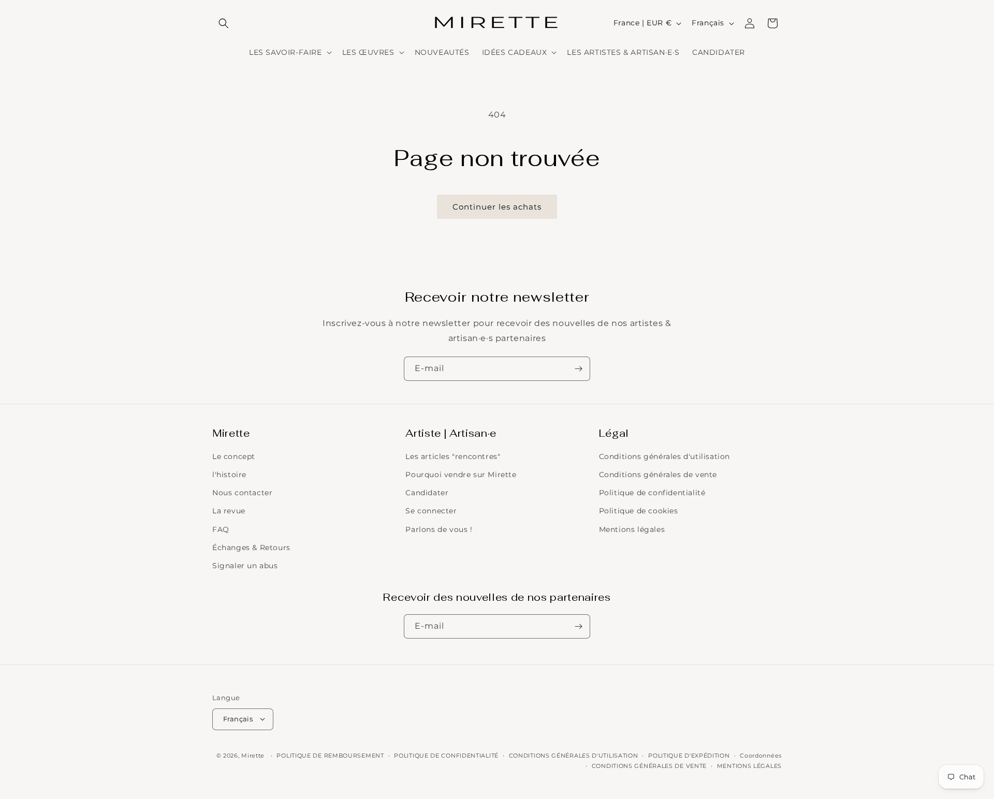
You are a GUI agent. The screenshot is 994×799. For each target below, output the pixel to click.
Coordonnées (761, 755)
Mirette (253, 755)
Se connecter (431, 511)
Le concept (233, 456)
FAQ (220, 529)
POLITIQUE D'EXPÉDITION (688, 755)
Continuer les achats (497, 207)
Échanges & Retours (251, 547)
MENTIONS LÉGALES (749, 765)
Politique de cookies (638, 511)
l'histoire (229, 474)
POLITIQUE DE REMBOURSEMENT (330, 755)
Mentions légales (632, 529)
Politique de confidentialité (652, 493)
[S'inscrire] (578, 369)
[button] (223, 23)
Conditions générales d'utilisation (664, 456)
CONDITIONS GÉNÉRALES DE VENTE (649, 765)
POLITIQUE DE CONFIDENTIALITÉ (446, 755)
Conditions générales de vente (658, 474)
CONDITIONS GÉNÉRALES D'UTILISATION (573, 755)
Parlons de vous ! (438, 529)
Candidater (426, 493)
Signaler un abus (245, 565)
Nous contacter (242, 493)
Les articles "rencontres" (452, 456)
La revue (228, 511)
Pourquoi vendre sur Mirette (460, 474)
